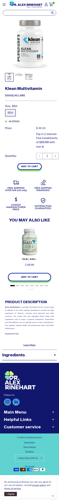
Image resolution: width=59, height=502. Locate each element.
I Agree (11, 494)
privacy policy (39, 485)
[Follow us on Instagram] (7, 402)
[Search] (52, 13)
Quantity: (11, 156)
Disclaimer (29, 451)
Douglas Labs (15, 95)
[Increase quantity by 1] (55, 156)
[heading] (29, 413)
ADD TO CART (29, 166)
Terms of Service (29, 447)
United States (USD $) (28, 458)
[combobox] (26, 13)
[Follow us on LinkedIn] (16, 402)
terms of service (12, 488)
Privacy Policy (29, 442)
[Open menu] (4, 4)
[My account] (46, 5)
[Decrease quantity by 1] (39, 156)
